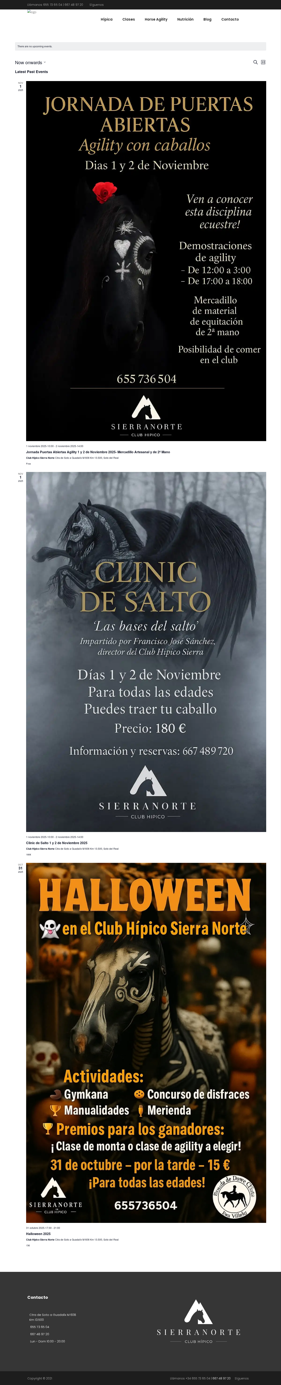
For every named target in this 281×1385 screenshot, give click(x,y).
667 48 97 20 (74, 5)
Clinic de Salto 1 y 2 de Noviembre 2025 (56, 842)
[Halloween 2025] (146, 1043)
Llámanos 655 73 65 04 (44, 5)
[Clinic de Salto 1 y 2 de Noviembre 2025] (146, 652)
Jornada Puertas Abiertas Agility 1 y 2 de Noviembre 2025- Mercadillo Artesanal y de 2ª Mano (98, 452)
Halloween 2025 (38, 1233)
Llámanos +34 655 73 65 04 (190, 1378)
